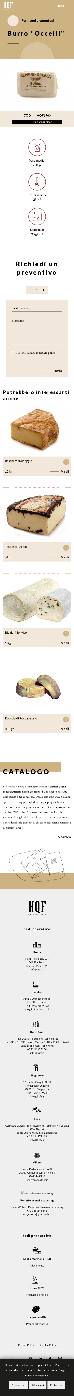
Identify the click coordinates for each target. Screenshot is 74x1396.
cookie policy (40, 1375)
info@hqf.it (37, 969)
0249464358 (37, 1176)
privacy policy (47, 352)
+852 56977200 (37, 1049)
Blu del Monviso (16, 632)
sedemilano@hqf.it (37, 1179)
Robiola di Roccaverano (21, 718)
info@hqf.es (37, 1139)
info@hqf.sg (37, 1096)
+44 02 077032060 (37, 1005)
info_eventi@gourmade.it (37, 1214)
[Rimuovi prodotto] (30, 290)
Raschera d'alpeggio (18, 461)
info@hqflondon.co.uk (37, 1009)
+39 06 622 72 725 (37, 966)
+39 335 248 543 (37, 1210)
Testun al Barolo (16, 546)
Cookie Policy (48, 1345)
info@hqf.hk (37, 1052)
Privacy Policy (26, 1345)
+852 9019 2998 (37, 1092)
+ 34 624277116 (37, 1136)
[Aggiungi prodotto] (44, 290)
